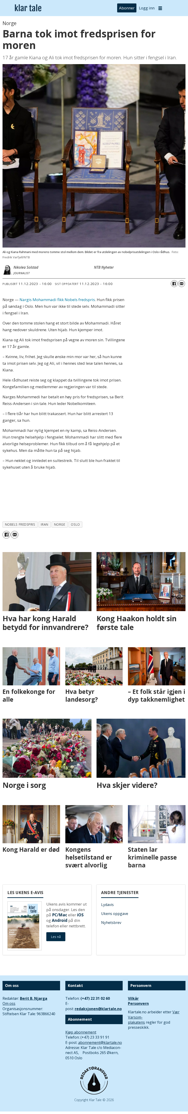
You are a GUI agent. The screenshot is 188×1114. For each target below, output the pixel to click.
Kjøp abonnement (80, 1032)
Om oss (9, 1003)
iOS (80, 914)
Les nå (56, 937)
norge (59, 524)
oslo (75, 524)
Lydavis (107, 904)
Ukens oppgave (114, 913)
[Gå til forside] (28, 8)
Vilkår (133, 998)
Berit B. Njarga (33, 998)
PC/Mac (59, 914)
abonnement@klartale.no (100, 1042)
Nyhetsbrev (111, 922)
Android (59, 920)
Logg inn (147, 8)
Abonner (127, 8)
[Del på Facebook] (174, 283)
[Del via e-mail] (181, 283)
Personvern (138, 1003)
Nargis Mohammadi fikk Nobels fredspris (57, 299)
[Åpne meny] (160, 8)
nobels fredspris (20, 524)
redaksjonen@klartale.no (98, 1008)
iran (44, 524)
